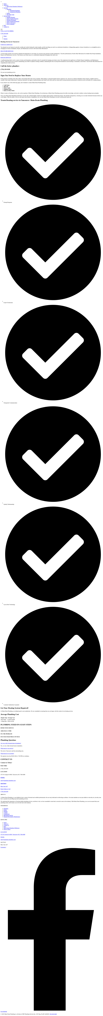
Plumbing (9, 9)
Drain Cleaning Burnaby (12, 18)
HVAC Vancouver (11, 22)
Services (6, 8)
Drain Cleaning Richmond (13, 21)
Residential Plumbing (15, 10)
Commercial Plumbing (15, 12)
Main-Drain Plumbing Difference (14, 6)
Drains (8, 13)
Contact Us (6, 26)
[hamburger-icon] (1, 1)
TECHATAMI (53, 1014)
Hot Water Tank (10, 14)
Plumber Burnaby (11, 17)
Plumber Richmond (11, 20)
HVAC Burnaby (10, 24)
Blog (5, 25)
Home (5, 3)
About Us (6, 5)
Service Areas (7, 16)
